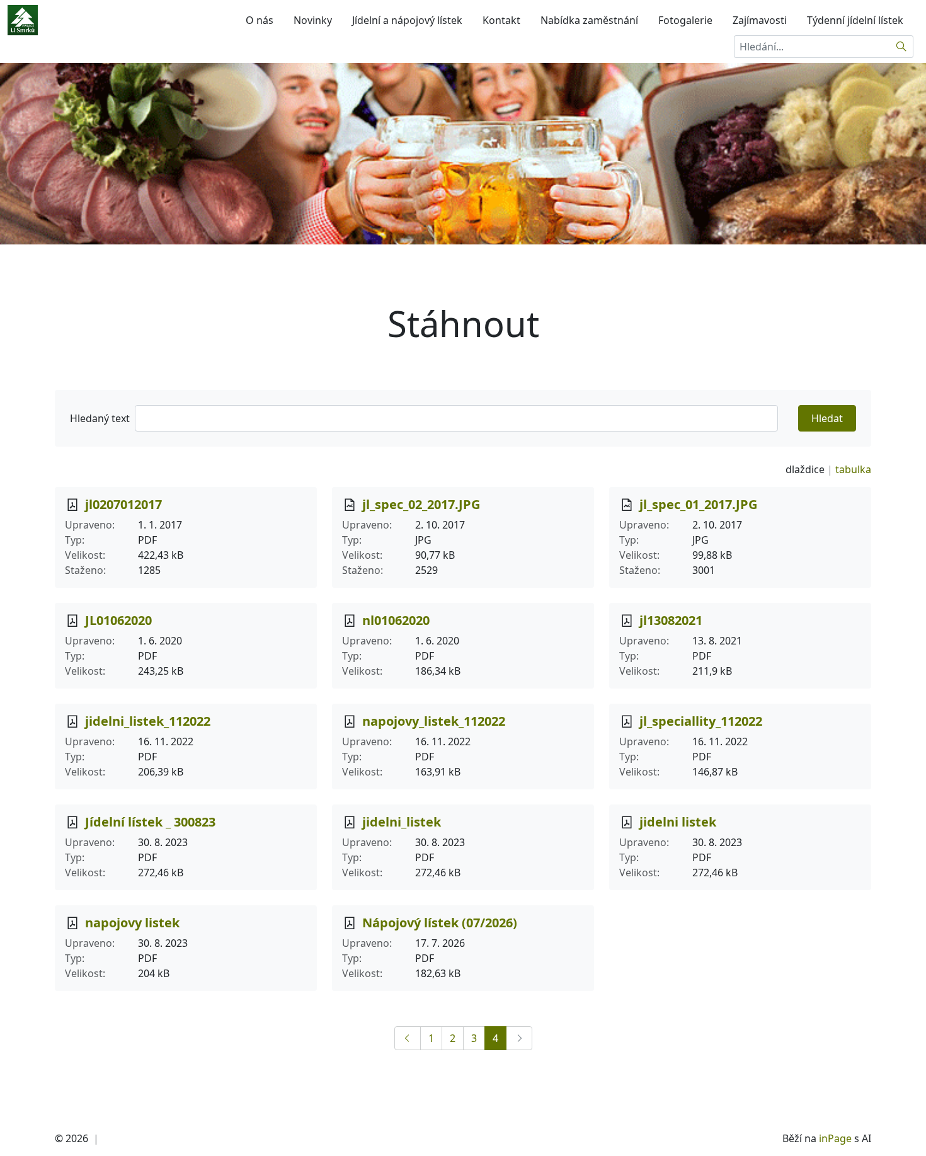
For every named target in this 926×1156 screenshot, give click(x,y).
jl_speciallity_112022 (700, 721)
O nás (259, 20)
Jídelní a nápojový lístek (407, 20)
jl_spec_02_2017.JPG (421, 504)
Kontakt (501, 20)
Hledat (827, 418)
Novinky (313, 20)
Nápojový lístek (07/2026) (439, 922)
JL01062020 (118, 620)
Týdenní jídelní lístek (855, 20)
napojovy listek (132, 922)
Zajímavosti (760, 20)
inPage (835, 1138)
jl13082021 (670, 620)
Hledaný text (100, 418)
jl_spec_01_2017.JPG (698, 504)
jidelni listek (677, 821)
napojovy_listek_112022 (433, 721)
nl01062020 (396, 620)
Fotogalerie (685, 20)
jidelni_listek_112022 (147, 721)
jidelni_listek (401, 821)
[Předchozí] (407, 1038)
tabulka (853, 469)
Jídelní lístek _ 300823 (150, 821)
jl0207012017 (123, 504)
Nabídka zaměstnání (589, 20)
